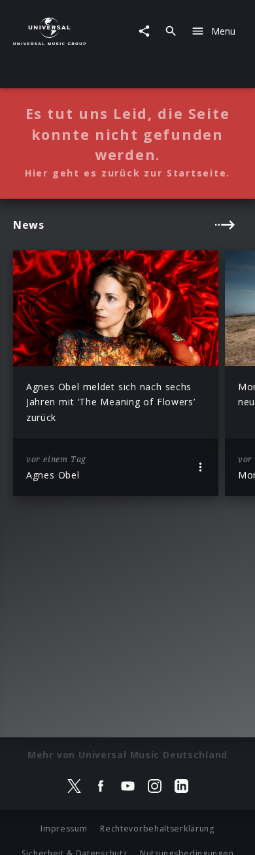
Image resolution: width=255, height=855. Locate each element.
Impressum (64, 828)
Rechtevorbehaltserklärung (157, 828)
